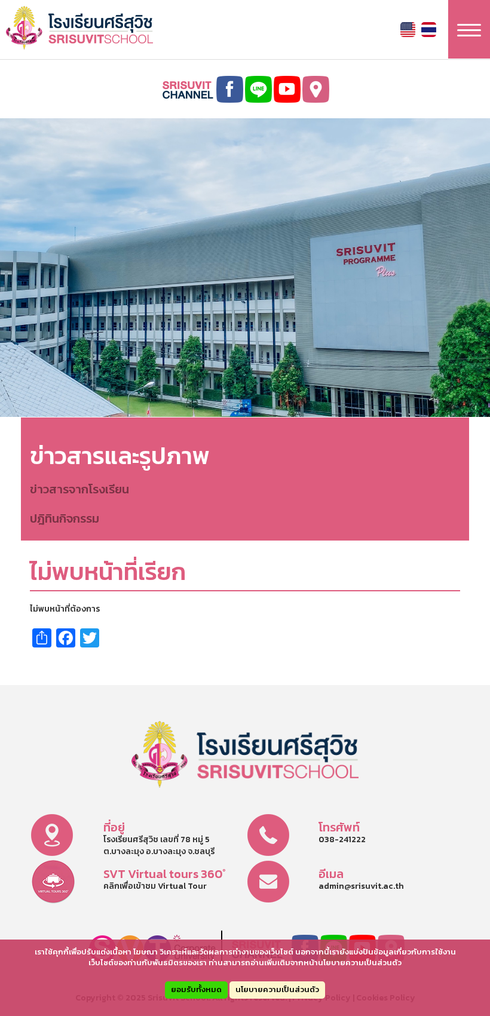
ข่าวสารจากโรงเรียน (79, 489)
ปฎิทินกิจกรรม (64, 518)
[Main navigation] (469, 29)
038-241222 (342, 839)
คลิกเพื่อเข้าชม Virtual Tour (155, 886)
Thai (428, 29)
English (407, 29)
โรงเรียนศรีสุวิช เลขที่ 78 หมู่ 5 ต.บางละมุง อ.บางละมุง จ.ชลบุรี (159, 845)
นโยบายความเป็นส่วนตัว (277, 989)
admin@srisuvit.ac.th (361, 886)
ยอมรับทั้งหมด (196, 989)
